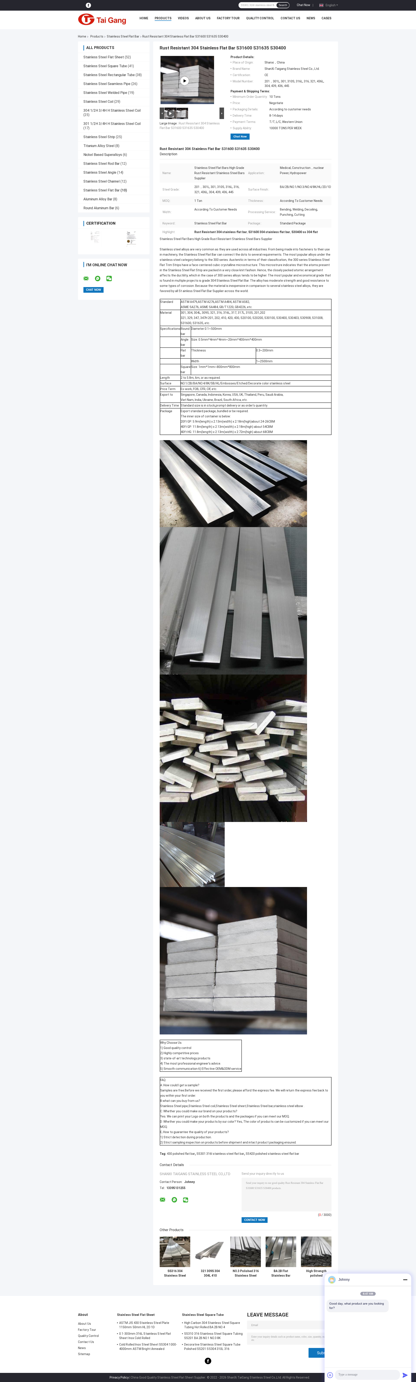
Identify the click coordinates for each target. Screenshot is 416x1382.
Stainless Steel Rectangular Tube (109, 75)
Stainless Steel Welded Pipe (105, 93)
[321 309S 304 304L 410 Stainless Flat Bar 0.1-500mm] (210, 1252)
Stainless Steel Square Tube (105, 66)
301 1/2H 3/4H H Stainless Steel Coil (112, 124)
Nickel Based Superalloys (102, 155)
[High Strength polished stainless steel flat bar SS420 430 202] (316, 1252)
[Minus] (405, 1279)
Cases (326, 18)
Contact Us (290, 18)
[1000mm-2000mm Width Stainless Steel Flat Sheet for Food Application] (185, 81)
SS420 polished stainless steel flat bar (272, 1153)
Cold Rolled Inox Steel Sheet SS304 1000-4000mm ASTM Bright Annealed (148, 1347)
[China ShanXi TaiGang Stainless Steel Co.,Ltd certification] (96, 239)
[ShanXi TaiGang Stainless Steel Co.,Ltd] (102, 19)
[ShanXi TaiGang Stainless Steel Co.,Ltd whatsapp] (100, 278)
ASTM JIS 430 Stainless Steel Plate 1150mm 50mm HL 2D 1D (144, 1325)
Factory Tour (228, 18)
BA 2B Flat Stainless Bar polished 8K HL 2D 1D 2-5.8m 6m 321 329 (281, 1273)
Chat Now (303, 5)
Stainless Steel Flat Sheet (103, 57)
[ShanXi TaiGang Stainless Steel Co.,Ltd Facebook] (88, 5)
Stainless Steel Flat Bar (123, 36)
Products (163, 18)
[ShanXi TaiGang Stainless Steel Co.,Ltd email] (88, 278)
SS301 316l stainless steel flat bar (220, 1153)
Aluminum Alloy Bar (97, 199)
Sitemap (84, 1354)
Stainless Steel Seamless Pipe (106, 84)
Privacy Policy (119, 1377)
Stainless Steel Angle (99, 172)
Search (283, 5)
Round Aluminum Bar (98, 208)
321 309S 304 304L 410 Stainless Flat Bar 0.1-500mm (210, 1273)
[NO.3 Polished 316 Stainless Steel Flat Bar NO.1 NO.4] (245, 1252)
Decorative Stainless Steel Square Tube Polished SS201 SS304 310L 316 (212, 1347)
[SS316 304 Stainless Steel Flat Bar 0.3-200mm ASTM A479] (175, 1252)
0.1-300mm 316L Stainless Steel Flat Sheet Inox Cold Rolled (145, 1336)
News (311, 18)
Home (144, 18)
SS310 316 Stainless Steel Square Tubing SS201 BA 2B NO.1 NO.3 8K (213, 1336)
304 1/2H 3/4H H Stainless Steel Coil (112, 110)
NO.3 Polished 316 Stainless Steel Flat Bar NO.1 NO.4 (246, 1273)
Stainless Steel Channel (101, 181)
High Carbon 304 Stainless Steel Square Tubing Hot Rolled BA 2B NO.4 (212, 1325)
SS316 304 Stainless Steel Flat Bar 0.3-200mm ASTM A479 (175, 1273)
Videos (183, 18)
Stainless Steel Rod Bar (101, 164)
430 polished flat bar (181, 1153)
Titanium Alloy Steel (98, 146)
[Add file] (330, 1375)
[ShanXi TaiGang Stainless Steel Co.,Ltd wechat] (111, 278)
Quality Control (260, 18)
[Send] (405, 1375)
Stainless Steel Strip (99, 137)
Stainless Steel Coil (98, 102)
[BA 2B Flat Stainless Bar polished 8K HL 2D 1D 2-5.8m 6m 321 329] (281, 1252)
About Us (202, 18)
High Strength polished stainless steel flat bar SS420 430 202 (316, 1273)
